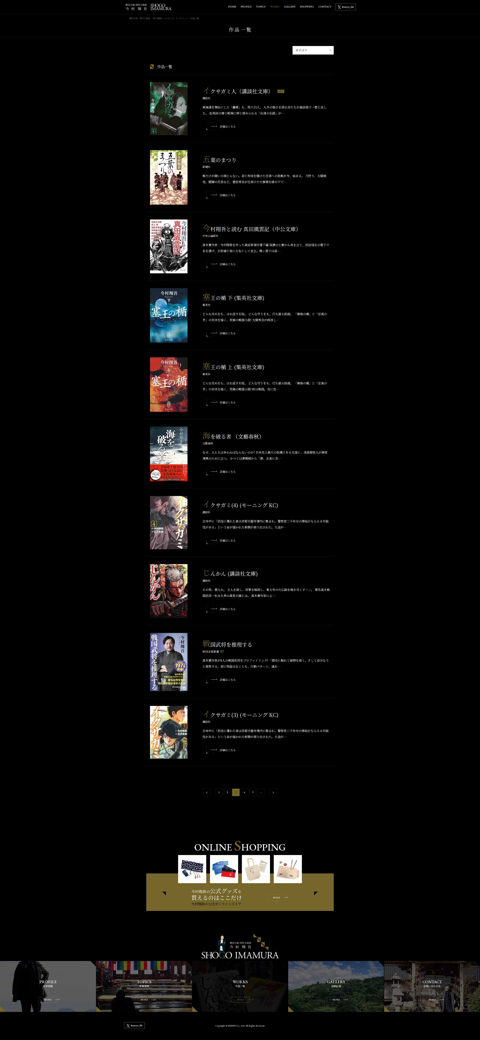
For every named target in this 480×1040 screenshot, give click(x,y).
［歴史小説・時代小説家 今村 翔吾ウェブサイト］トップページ (158, 18)
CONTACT (325, 6)
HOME (232, 6)
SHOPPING (307, 6)
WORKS (274, 6)
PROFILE (246, 6)
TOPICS (261, 6)
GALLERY (290, 6)
